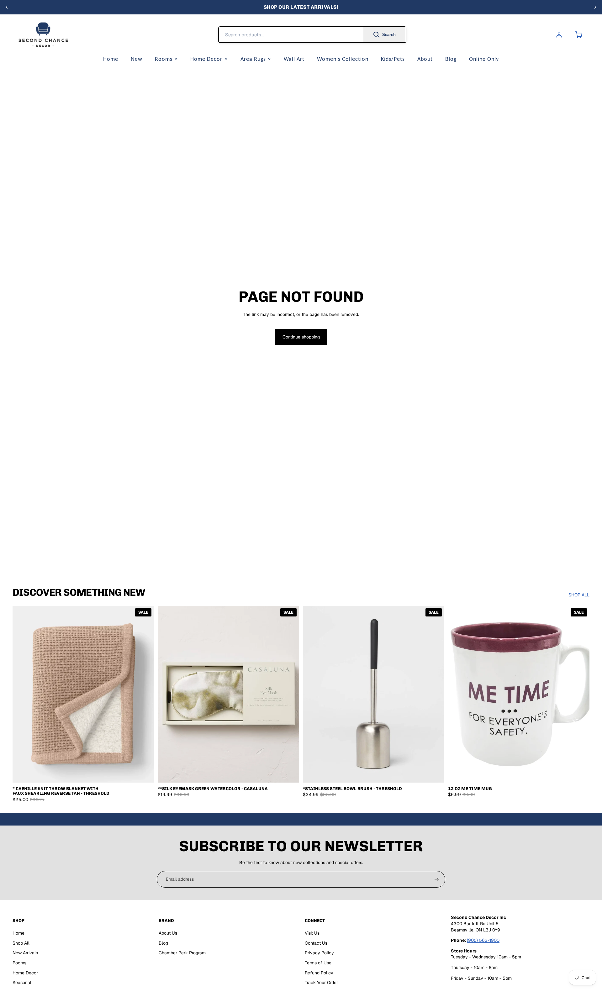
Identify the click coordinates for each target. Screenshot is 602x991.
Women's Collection (342, 58)
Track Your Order (321, 982)
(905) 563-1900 (483, 940)
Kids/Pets (393, 58)
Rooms (163, 58)
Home (110, 58)
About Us (168, 933)
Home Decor (206, 58)
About (425, 58)
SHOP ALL (578, 595)
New (136, 58)
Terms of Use (318, 963)
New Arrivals (25, 953)
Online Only (484, 58)
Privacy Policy (319, 953)
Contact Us (316, 943)
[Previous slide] (7, 7)
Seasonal (22, 982)
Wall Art (294, 58)
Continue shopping (301, 337)
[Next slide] (595, 7)
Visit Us (312, 933)
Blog (451, 58)
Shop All (21, 943)
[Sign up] (436, 879)
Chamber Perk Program (182, 953)
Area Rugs (253, 58)
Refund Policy (319, 973)
